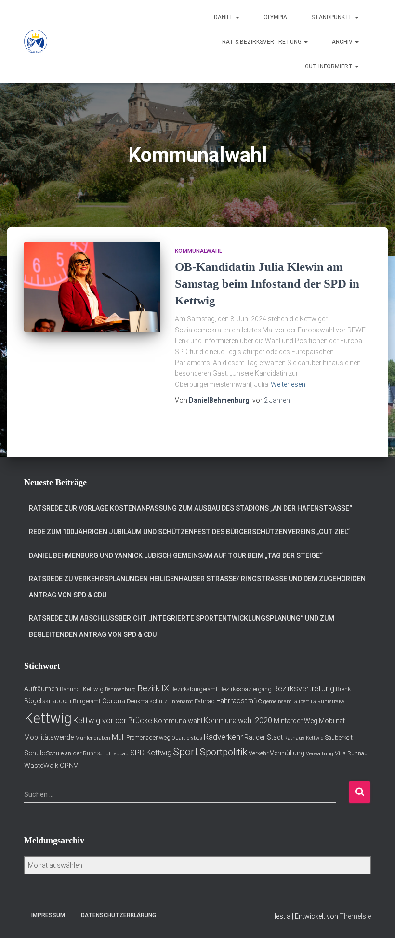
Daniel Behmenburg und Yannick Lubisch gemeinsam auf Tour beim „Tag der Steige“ (176, 555)
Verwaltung (319, 754)
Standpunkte (332, 17)
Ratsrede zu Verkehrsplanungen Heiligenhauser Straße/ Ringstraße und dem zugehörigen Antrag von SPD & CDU (197, 587)
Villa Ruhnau (351, 753)
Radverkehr (223, 736)
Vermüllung (287, 753)
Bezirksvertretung (303, 688)
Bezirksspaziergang (245, 689)
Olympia (275, 17)
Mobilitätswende (49, 737)
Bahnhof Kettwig (82, 689)
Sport (185, 752)
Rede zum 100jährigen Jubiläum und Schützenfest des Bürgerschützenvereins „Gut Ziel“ (189, 532)
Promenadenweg (148, 737)
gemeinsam (277, 702)
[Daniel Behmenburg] (35, 42)
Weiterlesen (288, 384)
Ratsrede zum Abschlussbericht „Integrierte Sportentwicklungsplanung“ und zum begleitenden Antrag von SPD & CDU (181, 626)
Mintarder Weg (295, 721)
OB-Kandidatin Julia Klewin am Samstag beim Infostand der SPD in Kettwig (267, 283)
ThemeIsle (355, 916)
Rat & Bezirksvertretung (262, 42)
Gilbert (301, 702)
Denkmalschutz (147, 701)
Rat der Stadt (263, 737)
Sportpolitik (223, 752)
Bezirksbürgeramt (194, 689)
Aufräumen (41, 689)
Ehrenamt (181, 702)
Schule (34, 753)
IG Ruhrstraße (327, 702)
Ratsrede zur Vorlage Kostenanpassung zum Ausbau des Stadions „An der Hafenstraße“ (190, 508)
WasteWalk (41, 765)
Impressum (48, 915)
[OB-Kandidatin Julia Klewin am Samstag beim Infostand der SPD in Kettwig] (92, 287)
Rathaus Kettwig (304, 738)
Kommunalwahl (198, 251)
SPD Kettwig (150, 753)
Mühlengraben (92, 738)
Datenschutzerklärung (118, 915)
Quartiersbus (187, 738)
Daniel (224, 17)
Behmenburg (120, 690)
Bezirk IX (153, 688)
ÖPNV (69, 765)
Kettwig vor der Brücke (112, 720)
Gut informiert (329, 66)
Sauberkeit (339, 737)
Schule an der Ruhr (70, 753)
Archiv (343, 42)
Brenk (343, 689)
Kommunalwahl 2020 (238, 720)
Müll (118, 737)
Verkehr (258, 753)
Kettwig (48, 718)
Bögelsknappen (47, 701)
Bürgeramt (87, 701)
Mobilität (332, 721)
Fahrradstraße (239, 701)
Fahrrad (205, 701)
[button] (237, 17)
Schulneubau (113, 754)
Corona (113, 701)
